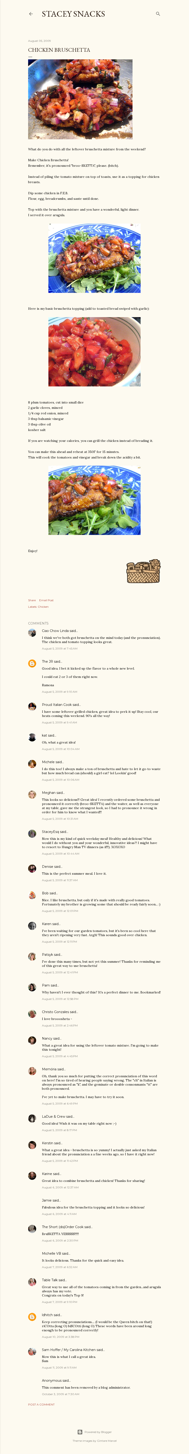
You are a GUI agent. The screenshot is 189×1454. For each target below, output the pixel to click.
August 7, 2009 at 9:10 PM (59, 1302)
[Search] (158, 12)
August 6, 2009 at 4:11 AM (59, 1214)
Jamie (47, 1200)
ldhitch (47, 1315)
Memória (49, 1069)
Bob (45, 893)
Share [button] (32, 600)
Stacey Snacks (73, 13)
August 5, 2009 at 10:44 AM (60, 853)
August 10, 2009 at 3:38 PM (60, 1337)
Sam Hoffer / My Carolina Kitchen (69, 1350)
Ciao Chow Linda (55, 631)
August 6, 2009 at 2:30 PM (60, 1240)
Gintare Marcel (107, 1440)
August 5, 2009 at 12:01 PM (60, 911)
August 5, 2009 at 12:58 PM (60, 999)
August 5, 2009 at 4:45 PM (60, 1056)
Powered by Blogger (98, 1432)
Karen (46, 924)
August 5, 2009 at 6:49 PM (60, 1103)
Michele (48, 762)
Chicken (43, 606)
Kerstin (47, 1143)
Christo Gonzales (55, 1012)
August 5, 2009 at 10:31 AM (60, 818)
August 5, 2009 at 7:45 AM (59, 648)
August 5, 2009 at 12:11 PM (59, 941)
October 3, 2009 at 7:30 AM (60, 1394)
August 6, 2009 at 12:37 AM (60, 1187)
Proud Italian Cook (57, 705)
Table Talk (50, 1280)
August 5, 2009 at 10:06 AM (60, 779)
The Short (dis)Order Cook (62, 1227)
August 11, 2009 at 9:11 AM (59, 1367)
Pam (46, 985)
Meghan (49, 793)
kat (44, 735)
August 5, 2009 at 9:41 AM (59, 722)
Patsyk (47, 955)
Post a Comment (41, 1404)
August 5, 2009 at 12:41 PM (60, 972)
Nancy (47, 1038)
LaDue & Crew (53, 1116)
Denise (47, 867)
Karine (47, 1174)
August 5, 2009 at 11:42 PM (60, 1161)
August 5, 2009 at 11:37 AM (60, 880)
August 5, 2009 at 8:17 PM (59, 1130)
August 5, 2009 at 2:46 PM (60, 1025)
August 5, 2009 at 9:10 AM (59, 691)
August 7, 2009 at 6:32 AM (59, 1267)
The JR (47, 661)
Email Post (46, 600)
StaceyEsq (50, 832)
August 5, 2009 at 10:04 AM (61, 749)
